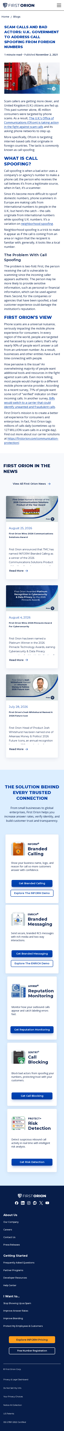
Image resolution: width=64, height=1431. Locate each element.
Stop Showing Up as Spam (17, 1303)
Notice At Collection (12, 1405)
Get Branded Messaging (32, 953)
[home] (18, 5)
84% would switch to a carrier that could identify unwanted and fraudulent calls (29, 402)
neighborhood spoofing (37, 224)
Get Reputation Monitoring (32, 1029)
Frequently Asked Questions (18, 1262)
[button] (59, 5)
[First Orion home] (32, 1196)
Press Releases (11, 1244)
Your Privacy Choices (13, 1396)
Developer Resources (15, 1277)
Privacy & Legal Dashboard (15, 1379)
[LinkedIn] (23, 1203)
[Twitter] (41, 1203)
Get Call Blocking (32, 1095)
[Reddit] (35, 1203)
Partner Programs (13, 1270)
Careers (7, 1229)
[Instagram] (29, 1203)
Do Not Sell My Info (12, 1388)
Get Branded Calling (32, 883)
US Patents (8, 1413)
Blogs (16, 16)
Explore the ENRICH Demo (32, 963)
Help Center (9, 1285)
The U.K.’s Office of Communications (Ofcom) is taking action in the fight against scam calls (31, 122)
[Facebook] (16, 1203)
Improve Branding (13, 1318)
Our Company (11, 1222)
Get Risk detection (32, 1162)
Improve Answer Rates (15, 1310)
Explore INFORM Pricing (32, 1339)
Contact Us (9, 1237)
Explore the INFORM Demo (32, 893)
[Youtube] (47, 1203)
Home (5, 16)
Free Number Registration (32, 1350)
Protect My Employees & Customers (23, 1326)
